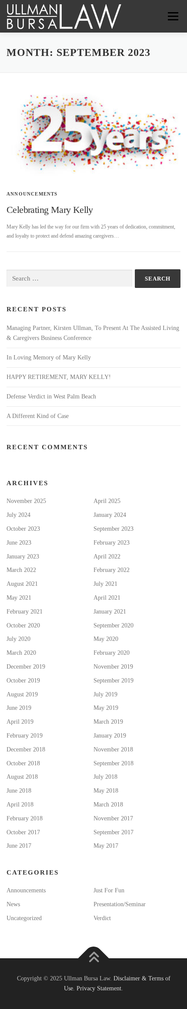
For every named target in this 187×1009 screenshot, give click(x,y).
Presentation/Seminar (120, 904)
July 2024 (18, 515)
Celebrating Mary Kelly (50, 209)
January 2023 (23, 556)
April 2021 (107, 597)
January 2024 (110, 515)
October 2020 (23, 625)
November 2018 (113, 749)
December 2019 (26, 666)
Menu (171, 16)
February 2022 (112, 570)
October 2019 (23, 680)
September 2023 (114, 529)
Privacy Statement (99, 988)
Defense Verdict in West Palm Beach (51, 396)
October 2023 (23, 529)
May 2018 (106, 790)
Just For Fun (109, 890)
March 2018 (108, 804)
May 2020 (106, 639)
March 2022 (21, 570)
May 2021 (19, 597)
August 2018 (22, 777)
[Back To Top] (93, 958)
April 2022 (107, 556)
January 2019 (110, 735)
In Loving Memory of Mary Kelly (49, 357)
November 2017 (113, 818)
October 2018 (23, 763)
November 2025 (26, 501)
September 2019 (114, 680)
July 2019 (105, 694)
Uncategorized (24, 918)
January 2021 (110, 611)
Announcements (32, 193)
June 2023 (19, 542)
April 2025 (107, 501)
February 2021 (25, 611)
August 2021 (22, 584)
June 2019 (19, 708)
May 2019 (106, 708)
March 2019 (108, 721)
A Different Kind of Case (38, 416)
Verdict (102, 918)
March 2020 (21, 653)
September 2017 (114, 832)
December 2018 (26, 749)
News (13, 904)
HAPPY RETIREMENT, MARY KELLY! (59, 377)
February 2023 (112, 542)
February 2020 (112, 653)
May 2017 (106, 845)
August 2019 (22, 694)
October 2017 (23, 832)
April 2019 (20, 721)
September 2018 (114, 763)
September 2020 (114, 625)
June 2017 (19, 845)
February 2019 (25, 735)
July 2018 (105, 777)
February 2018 (25, 818)
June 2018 (19, 790)
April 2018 (20, 804)
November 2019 (113, 666)
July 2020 (18, 639)
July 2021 (105, 584)
